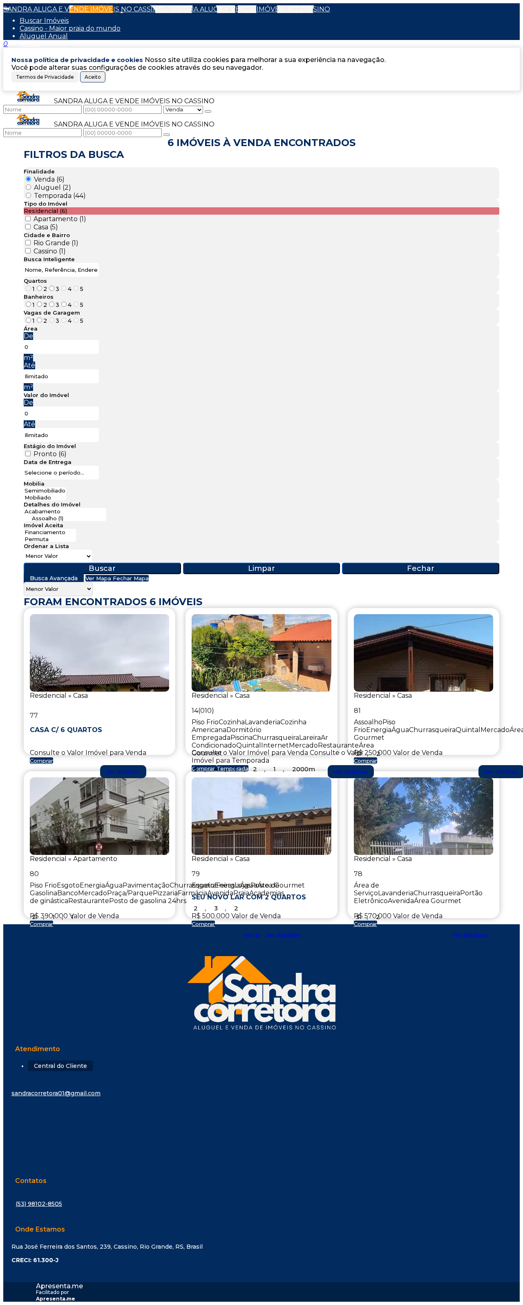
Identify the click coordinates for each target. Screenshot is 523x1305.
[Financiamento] (50, 532)
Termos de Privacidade (45, 77)
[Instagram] (261, 1127)
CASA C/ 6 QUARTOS (66, 730)
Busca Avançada (54, 578)
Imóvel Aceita (43, 525)
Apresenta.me (59, 1286)
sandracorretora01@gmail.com (56, 1093)
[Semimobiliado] (45, 490)
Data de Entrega (48, 462)
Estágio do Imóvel (50, 446)
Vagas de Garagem (52, 312)
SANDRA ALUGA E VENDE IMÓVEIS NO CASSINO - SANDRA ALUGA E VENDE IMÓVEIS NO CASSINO (166, 9)
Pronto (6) (50, 454)
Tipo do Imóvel (45, 203)
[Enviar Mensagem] (166, 134)
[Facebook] (261, 1143)
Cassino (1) (50, 251)
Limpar (261, 568)
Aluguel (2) (52, 187)
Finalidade (39, 171)
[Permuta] (50, 539)
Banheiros (39, 296)
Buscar (102, 568)
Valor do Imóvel (46, 395)
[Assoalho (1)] (65, 518)
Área (31, 328)
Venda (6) (49, 179)
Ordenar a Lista (46, 546)
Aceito (93, 77)
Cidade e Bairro (47, 235)
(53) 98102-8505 (39, 1203)
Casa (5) (46, 227)
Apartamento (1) (60, 219)
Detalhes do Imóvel (52, 504)
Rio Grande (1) (56, 243)
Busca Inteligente (49, 259)
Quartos (35, 280)
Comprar (41, 760)
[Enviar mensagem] (208, 111)
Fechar (420, 568)
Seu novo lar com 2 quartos (249, 896)
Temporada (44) (60, 196)
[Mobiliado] (45, 497)
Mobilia (34, 483)
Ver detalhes (123, 771)
